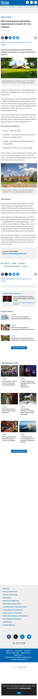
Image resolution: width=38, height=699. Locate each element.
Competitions (7, 622)
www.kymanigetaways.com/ (16, 253)
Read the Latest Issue (10, 595)
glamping (22, 263)
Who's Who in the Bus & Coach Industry (15, 616)
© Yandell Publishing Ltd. (19, 659)
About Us (5, 7)
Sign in (12, 34)
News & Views (6, 17)
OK (19, 693)
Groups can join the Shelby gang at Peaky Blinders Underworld (28, 384)
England (6, 263)
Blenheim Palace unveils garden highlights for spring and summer (23, 339)
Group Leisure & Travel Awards (13, 610)
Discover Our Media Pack (11, 601)
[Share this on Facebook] (2, 37)
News (13, 314)
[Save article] (35, 37)
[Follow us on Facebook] (9, 636)
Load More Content (19, 348)
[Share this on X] (6, 37)
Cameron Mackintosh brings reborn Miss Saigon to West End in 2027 (24, 298)
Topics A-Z (27, 651)
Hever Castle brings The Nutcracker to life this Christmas (9, 438)
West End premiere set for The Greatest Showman (9, 411)
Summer (25, 266)
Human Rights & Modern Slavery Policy (18, 657)
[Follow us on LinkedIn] (22, 636)
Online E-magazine (29, 7)
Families (14, 263)
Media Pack (12, 7)
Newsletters (7, 598)
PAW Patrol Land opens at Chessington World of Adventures (22, 328)
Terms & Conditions (12, 653)
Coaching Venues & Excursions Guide (14, 607)
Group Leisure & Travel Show (12, 613)
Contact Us (20, 7)
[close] (36, 34)
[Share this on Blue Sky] (13, 37)
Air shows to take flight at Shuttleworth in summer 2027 (21, 317)
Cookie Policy (18, 655)
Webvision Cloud (23, 667)
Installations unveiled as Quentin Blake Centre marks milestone (27, 411)
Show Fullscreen (3, 59)
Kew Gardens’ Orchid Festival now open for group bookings (9, 383)
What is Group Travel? (10, 591)
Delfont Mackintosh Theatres (24, 303)
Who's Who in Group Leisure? (12, 604)
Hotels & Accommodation (12, 266)
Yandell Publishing (9, 625)
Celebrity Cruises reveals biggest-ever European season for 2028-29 (28, 439)
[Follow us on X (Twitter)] (15, 636)
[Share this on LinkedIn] (10, 37)
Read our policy (25, 688)
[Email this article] (17, 37)
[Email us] (29, 636)
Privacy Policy (25, 653)
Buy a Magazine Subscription (12, 619)
